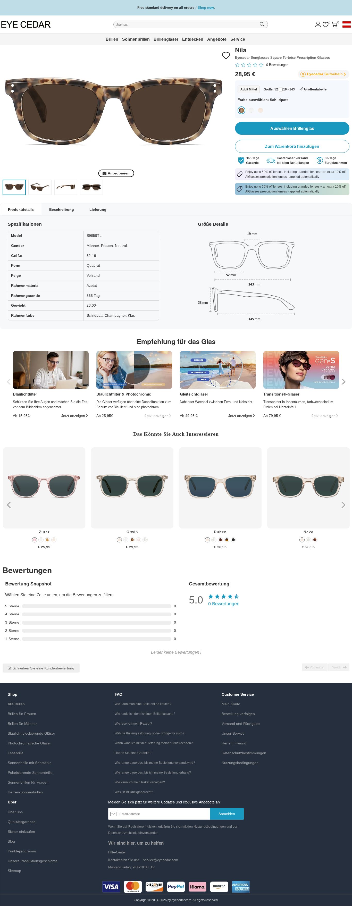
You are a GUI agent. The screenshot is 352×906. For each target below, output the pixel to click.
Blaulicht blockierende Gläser (31, 733)
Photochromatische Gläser (29, 743)
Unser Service (233, 733)
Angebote (217, 39)
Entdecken (192, 39)
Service (237, 39)
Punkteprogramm (22, 851)
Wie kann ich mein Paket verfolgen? (140, 782)
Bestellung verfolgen (238, 714)
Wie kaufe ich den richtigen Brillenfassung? (145, 714)
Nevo (309, 532)
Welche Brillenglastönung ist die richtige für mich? (150, 733)
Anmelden (227, 814)
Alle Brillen (16, 704)
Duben (220, 532)
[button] (343, 381)
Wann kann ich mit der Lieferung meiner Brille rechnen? (154, 743)
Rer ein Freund (234, 743)
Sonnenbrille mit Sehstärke (30, 763)
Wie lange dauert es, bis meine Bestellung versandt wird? (155, 763)
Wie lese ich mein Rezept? (133, 723)
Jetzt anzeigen (73, 416)
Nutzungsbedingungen (240, 763)
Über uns (15, 812)
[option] (44, 502)
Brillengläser (166, 39)
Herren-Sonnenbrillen (25, 792)
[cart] (334, 25)
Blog (11, 841)
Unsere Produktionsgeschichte (32, 861)
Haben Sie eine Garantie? (133, 753)
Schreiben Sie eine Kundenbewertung (43, 668)
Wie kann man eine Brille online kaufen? (143, 704)
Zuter (44, 532)
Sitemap (14, 871)
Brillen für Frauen (22, 714)
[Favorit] (325, 24)
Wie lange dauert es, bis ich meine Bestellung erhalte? (153, 772)
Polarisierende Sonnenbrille (30, 772)
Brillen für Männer (22, 724)
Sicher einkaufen (21, 831)
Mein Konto (231, 704)
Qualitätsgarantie (22, 822)
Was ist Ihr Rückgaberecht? (134, 792)
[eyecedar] (35, 24)
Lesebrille (15, 753)
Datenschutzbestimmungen (244, 753)
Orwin (132, 532)
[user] (318, 24)
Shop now (206, 8)
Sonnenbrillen (136, 39)
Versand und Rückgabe (241, 724)
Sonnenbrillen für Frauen (28, 782)
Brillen (112, 39)
